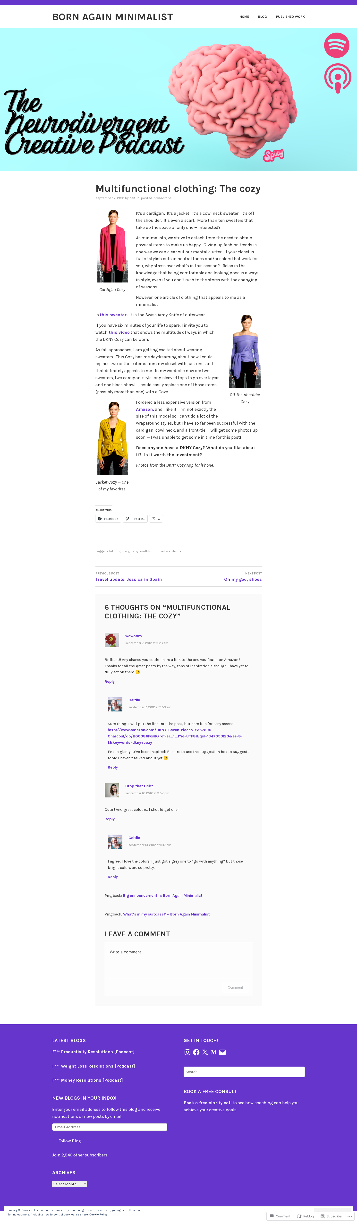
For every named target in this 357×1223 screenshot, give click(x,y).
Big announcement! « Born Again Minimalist (163, 895)
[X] (205, 1052)
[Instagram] (187, 1052)
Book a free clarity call (208, 1102)
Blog (262, 17)
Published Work (290, 17)
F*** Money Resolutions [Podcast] (87, 1080)
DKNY (134, 551)
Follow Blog (70, 1141)
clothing (113, 551)
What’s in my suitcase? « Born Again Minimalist (166, 914)
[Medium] (214, 1052)
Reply (110, 681)
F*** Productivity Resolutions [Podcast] (93, 1051)
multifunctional (152, 551)
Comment (235, 987)
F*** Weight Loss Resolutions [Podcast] (93, 1066)
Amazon (144, 409)
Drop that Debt (139, 786)
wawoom (133, 635)
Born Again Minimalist (112, 17)
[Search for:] (244, 1071)
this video (119, 332)
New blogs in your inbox (84, 1098)
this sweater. (114, 314)
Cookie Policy (98, 1214)
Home (244, 17)
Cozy (125, 551)
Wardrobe (163, 198)
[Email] (222, 1052)
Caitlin (134, 198)
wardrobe (173, 551)
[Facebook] (196, 1052)
